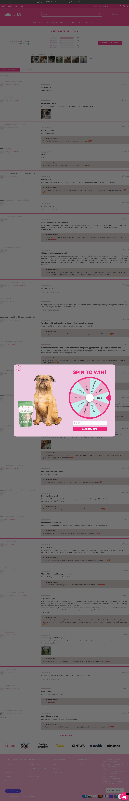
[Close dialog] (18, 368)
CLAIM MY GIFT (89, 429)
